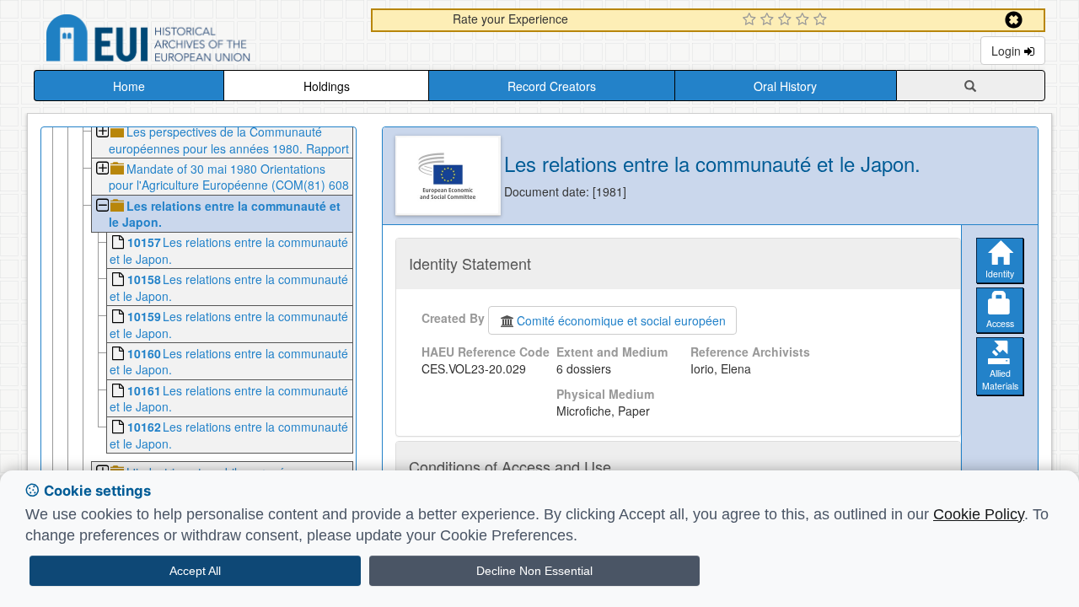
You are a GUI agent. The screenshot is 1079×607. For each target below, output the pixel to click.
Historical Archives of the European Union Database (195, 41)
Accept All (195, 570)
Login (1007, 50)
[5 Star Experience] (822, 20)
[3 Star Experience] (787, 20)
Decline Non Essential (534, 570)
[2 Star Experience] (769, 20)
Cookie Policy (978, 514)
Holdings (326, 86)
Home (129, 86)
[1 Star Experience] (751, 20)
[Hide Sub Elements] (101, 207)
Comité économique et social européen (621, 320)
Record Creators (551, 86)
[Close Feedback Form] (1014, 20)
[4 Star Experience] (804, 20)
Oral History (785, 86)
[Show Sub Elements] (101, 133)
